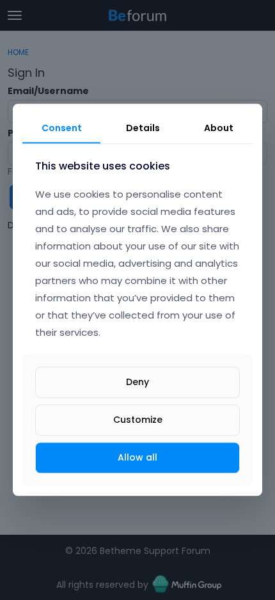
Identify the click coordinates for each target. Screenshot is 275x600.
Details (143, 128)
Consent (62, 128)
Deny (137, 381)
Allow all (137, 457)
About (218, 128)
